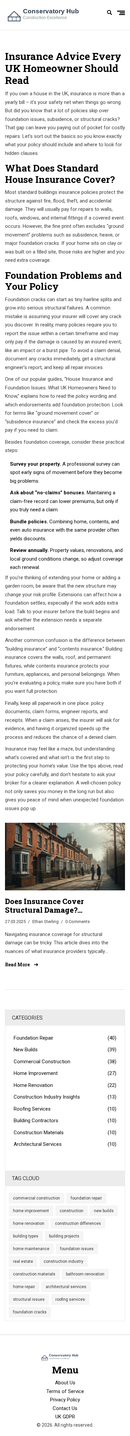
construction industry (63, 1261)
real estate (23, 1261)
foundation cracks (30, 1312)
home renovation (28, 1223)
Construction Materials (65, 1133)
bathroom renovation (85, 1274)
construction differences (78, 1223)
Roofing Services (65, 1109)
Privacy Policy (65, 1400)
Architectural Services (65, 1144)
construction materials (34, 1274)
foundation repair (86, 1198)
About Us (65, 1383)
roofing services (70, 1299)
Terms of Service (65, 1391)
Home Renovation (65, 1085)
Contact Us (65, 1408)
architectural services (66, 1286)
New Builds (65, 1050)
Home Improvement (65, 1073)
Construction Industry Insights (65, 1097)
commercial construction (36, 1198)
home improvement (31, 1210)
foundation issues (77, 1248)
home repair (24, 1286)
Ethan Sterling (45, 921)
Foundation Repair (65, 1038)
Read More (18, 964)
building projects (64, 1236)
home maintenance (31, 1248)
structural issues (29, 1299)
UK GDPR (65, 1417)
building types (25, 1236)
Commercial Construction (65, 1062)
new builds (104, 1210)
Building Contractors (65, 1121)
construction (71, 1210)
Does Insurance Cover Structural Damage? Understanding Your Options (58, 906)
